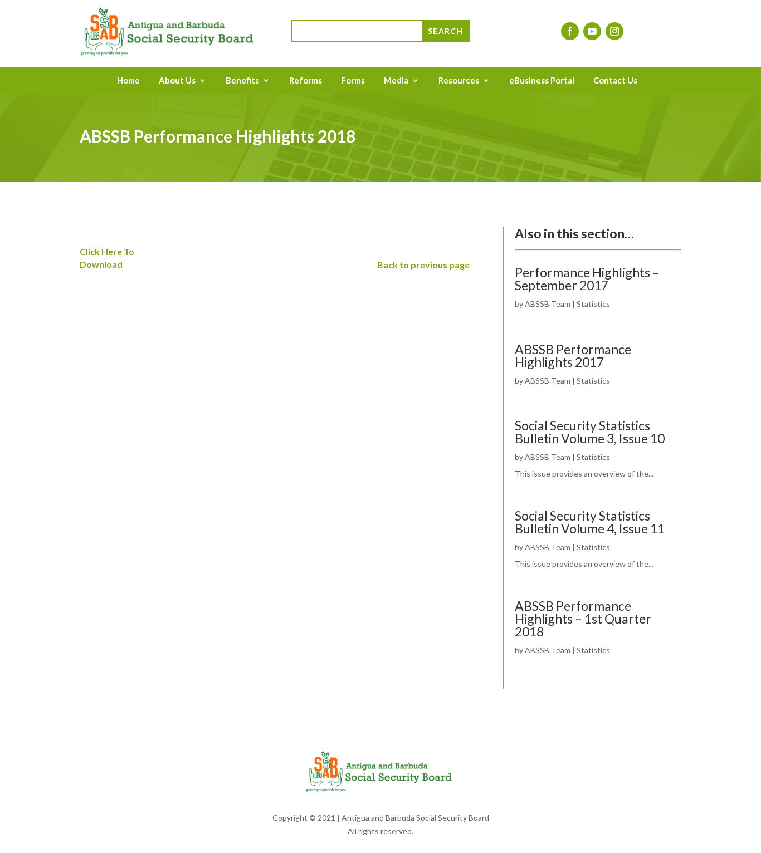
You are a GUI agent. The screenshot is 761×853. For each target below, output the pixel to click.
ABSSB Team (547, 303)
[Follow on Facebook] (570, 31)
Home (128, 80)
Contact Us (615, 80)
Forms (353, 80)
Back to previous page (423, 264)
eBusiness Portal (541, 80)
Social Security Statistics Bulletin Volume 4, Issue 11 (590, 522)
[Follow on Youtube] (592, 31)
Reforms (305, 80)
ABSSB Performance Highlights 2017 (573, 355)
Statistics (593, 303)
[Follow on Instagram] (614, 31)
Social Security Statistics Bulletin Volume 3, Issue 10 (590, 432)
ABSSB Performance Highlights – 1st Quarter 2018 (583, 618)
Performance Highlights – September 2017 (587, 278)
